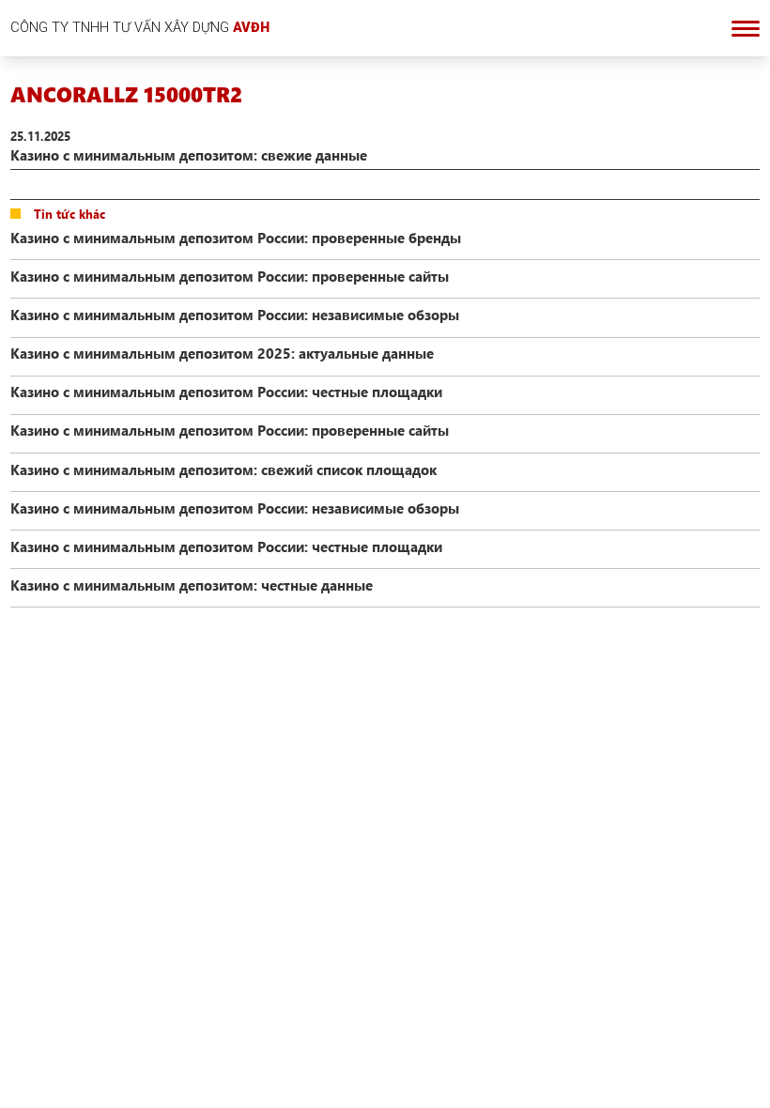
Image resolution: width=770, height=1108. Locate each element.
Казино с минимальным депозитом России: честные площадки (226, 391)
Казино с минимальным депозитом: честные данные (191, 585)
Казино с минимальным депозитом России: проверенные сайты (229, 276)
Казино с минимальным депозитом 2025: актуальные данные (222, 353)
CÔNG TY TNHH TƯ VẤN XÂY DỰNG (140, 27)
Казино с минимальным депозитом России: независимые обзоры (234, 314)
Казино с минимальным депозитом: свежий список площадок (223, 469)
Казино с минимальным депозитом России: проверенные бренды (235, 237)
